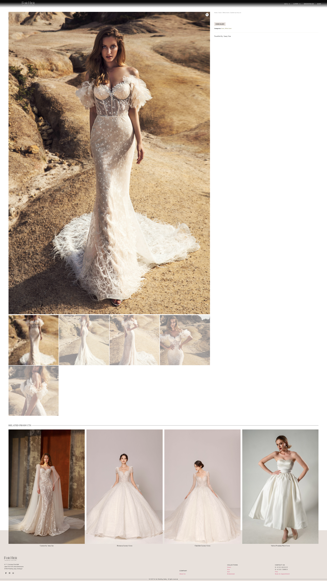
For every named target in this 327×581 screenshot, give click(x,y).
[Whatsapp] (13, 573)
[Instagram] (9, 573)
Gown (295, 4)
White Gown (226, 12)
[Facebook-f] (5, 573)
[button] (207, 14)
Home (215, 12)
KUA (286, 4)
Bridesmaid (309, 4)
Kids (319, 4)
